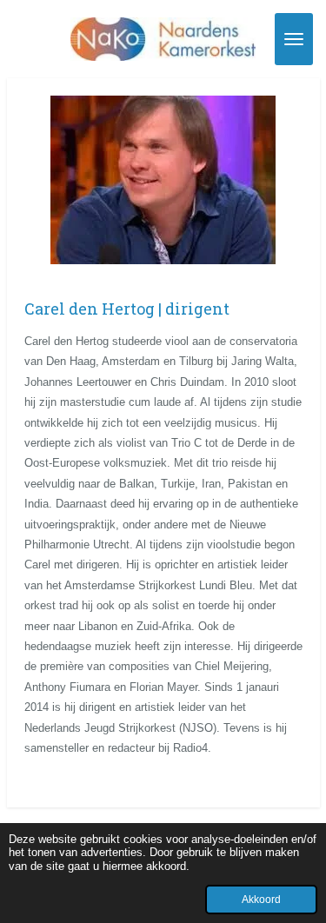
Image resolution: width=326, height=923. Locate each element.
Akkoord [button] (261, 899)
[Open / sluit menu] (294, 39)
